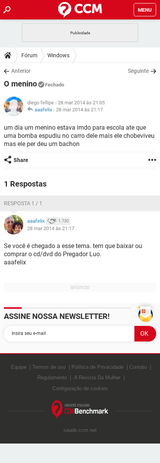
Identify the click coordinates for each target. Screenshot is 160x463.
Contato (138, 367)
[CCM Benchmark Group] (80, 409)
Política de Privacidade (97, 367)
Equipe (18, 367)
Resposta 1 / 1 (23, 203)
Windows (58, 55)
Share (21, 160)
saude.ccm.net (80, 430)
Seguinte (138, 71)
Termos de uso (49, 367)
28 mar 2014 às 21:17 (79, 110)
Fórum (29, 55)
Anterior (21, 71)
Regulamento (52, 377)
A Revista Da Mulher (97, 377)
